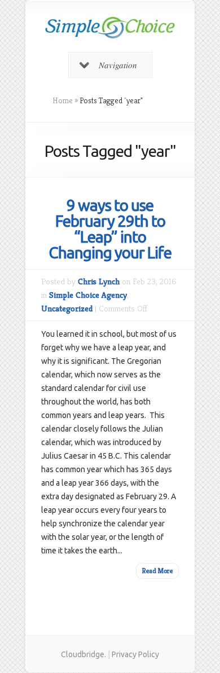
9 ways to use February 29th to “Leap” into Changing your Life (110, 228)
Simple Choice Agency (88, 294)
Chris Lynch (99, 281)
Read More (157, 570)
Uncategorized (67, 308)
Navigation (118, 65)
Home (62, 100)
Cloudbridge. (83, 654)
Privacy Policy (135, 654)
